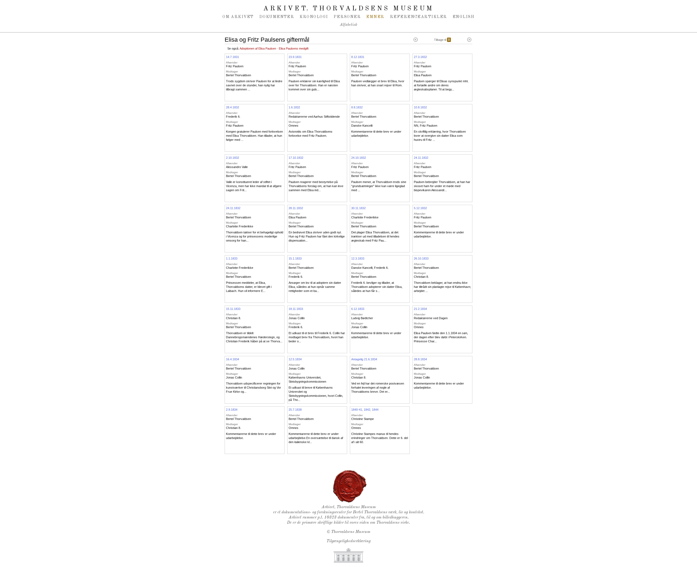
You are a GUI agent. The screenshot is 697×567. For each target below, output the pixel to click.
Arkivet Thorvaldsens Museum (348, 8)
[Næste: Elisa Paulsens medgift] (469, 40)
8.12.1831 (357, 57)
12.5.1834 (295, 359)
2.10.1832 (232, 157)
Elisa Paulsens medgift (293, 48)
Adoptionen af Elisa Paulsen (258, 48)
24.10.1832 (358, 157)
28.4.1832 (232, 107)
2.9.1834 (231, 409)
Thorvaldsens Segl (350, 486)
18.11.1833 (296, 308)
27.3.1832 (420, 57)
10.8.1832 (420, 107)
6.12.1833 (357, 308)
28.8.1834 (420, 359)
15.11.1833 (233, 308)
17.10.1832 (296, 157)
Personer (347, 17)
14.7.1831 (232, 57)
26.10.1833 (421, 258)
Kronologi (313, 17)
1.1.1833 (231, 258)
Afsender (231, 62)
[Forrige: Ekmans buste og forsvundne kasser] (416, 40)
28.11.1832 (296, 208)
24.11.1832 (421, 157)
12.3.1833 (357, 258)
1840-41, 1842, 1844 (364, 409)
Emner (375, 17)
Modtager (232, 71)
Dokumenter (276, 17)
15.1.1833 (295, 258)
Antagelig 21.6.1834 (364, 359)
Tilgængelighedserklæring (348, 541)
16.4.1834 (232, 359)
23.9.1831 (295, 57)
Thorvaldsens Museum (350, 532)
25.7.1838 (295, 409)
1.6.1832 (294, 107)
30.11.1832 (358, 208)
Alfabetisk (348, 25)
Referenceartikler (418, 17)
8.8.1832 (357, 107)
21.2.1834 (420, 308)
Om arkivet (238, 17)
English (464, 17)
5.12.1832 (420, 208)
